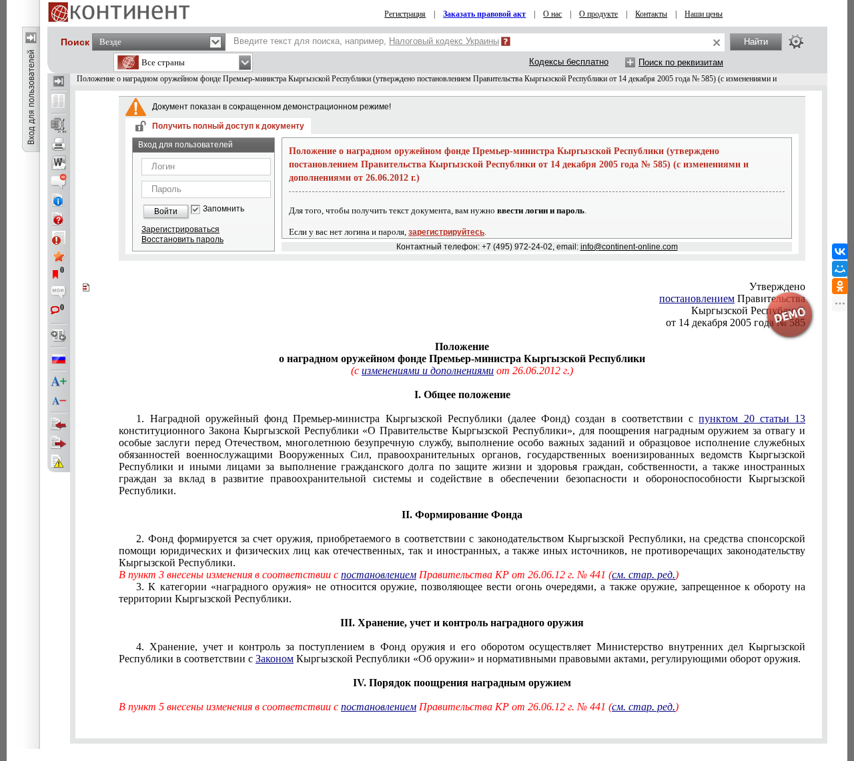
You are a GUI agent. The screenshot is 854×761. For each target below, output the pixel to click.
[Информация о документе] (59, 200)
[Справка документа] (59, 219)
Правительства (732, 298)
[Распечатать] (59, 144)
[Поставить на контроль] (59, 237)
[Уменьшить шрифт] (59, 401)
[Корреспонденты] (59, 424)
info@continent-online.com (629, 246)
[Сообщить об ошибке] (59, 462)
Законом (275, 658)
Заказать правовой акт (484, 14)
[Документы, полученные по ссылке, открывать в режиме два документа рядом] (59, 102)
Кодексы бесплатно (568, 62)
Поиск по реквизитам (680, 62)
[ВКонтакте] (840, 251)
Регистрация (405, 14)
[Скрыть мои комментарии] (59, 293)
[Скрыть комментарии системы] (59, 181)
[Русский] (59, 359)
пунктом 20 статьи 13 (752, 418)
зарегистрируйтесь (446, 232)
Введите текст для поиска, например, (366, 41)
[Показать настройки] (796, 41)
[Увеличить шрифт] (59, 382)
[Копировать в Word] (59, 163)
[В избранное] (59, 256)
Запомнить (223, 209)
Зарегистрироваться (180, 229)
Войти (165, 211)
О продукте (598, 14)
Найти (756, 42)
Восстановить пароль (182, 239)
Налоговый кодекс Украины (444, 41)
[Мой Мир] (840, 269)
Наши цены (704, 14)
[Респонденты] (59, 443)
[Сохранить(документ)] (59, 125)
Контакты (651, 14)
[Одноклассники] (840, 286)
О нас (552, 14)
